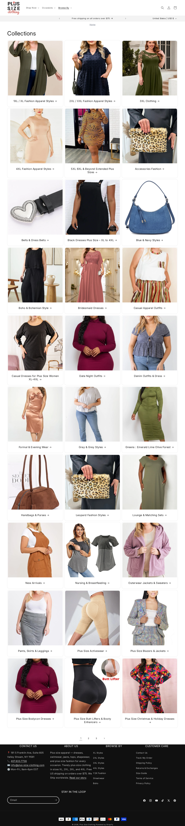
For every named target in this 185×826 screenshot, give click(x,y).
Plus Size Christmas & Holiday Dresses (149, 718)
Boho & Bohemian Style (34, 308)
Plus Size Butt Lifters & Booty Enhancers (92, 720)
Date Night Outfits (90, 375)
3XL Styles (98, 763)
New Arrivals (33, 582)
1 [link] (80, 738)
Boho (95, 783)
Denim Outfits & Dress (148, 375)
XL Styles (98, 753)
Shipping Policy (144, 763)
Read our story (78, 777)
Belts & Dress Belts (34, 240)
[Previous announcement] (59, 18)
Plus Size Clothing (87, 825)
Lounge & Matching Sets (148, 515)
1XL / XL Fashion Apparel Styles (33, 101)
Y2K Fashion (99, 773)
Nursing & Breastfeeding (90, 582)
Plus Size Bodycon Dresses (33, 718)
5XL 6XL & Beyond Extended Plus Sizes (92, 170)
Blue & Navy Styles (148, 240)
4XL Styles (98, 768)
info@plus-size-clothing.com (27, 765)
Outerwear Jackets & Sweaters (148, 582)
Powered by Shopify (104, 825)
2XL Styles (98, 758)
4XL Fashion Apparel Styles (33, 168)
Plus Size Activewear (90, 650)
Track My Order (144, 758)
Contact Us (141, 753)
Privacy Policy (143, 783)
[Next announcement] (125, 18)
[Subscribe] (56, 800)
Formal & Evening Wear (34, 447)
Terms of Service (144, 778)
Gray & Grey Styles (91, 447)
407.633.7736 (19, 761)
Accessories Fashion (148, 168)
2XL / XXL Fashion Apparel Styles (90, 101)
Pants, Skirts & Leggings (33, 650)
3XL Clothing (148, 101)
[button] (32, 8)
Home (92, 24)
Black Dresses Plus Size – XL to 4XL (91, 240)
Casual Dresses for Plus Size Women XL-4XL (35, 377)
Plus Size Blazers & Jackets (148, 650)
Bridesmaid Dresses (91, 308)
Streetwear (98, 778)
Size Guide (141, 773)
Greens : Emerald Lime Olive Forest (148, 447)
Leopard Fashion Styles (91, 515)
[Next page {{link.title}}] (104, 738)
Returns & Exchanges (147, 768)
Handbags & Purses (33, 515)
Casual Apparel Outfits (148, 308)
